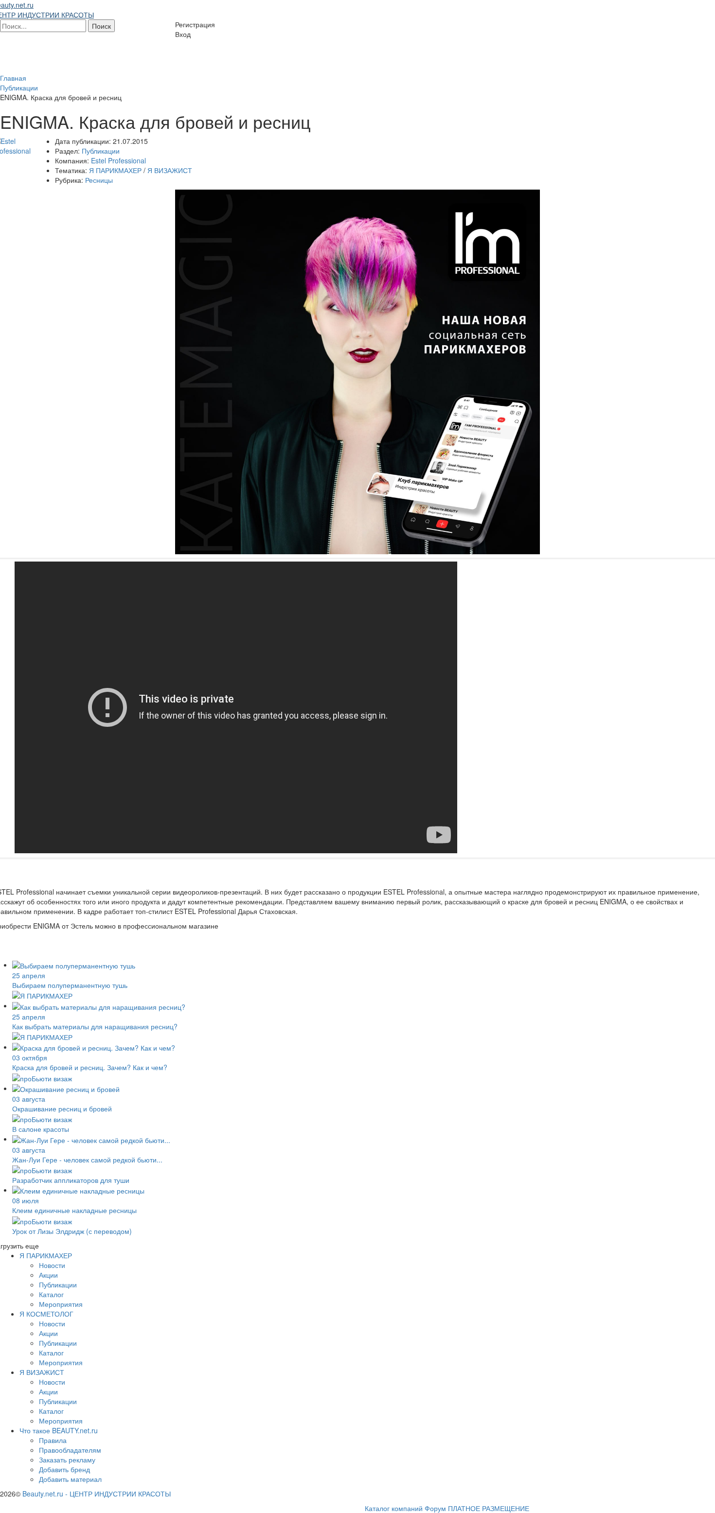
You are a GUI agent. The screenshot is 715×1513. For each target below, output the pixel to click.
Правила (53, 1440)
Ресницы (99, 180)
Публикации (101, 151)
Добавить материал (70, 1479)
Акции (48, 1275)
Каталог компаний (394, 1508)
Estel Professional (118, 160)
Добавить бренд (64, 1469)
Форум (435, 1508)
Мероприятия (61, 1304)
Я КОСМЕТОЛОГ (46, 1314)
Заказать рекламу (67, 1459)
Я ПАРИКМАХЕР (115, 170)
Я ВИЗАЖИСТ (169, 170)
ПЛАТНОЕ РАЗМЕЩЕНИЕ (488, 1508)
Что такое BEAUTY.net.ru (58, 1430)
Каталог (51, 1294)
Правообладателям (70, 1450)
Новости (52, 1265)
